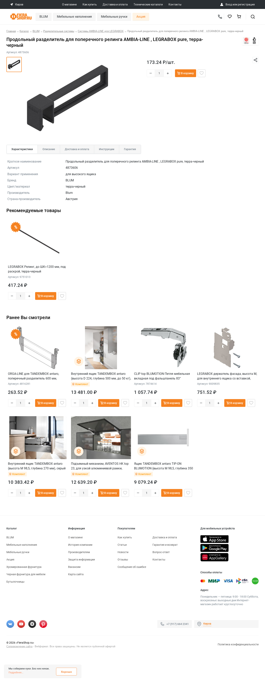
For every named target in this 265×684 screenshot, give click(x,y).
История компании (80, 544)
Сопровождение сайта (19, 646)
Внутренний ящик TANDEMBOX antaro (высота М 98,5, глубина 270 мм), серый (37, 466)
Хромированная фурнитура (24, 566)
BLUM (43, 16)
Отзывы (123, 559)
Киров (207, 623)
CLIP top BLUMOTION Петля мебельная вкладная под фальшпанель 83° (162, 376)
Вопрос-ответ (161, 552)
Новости (123, 552)
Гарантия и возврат (165, 544)
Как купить (90, 4)
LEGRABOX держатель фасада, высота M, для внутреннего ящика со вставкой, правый (227, 376)
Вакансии (74, 566)
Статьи (122, 544)
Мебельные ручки (114, 16)
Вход (229, 4)
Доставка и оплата (115, 4)
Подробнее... (16, 672)
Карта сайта (76, 574)
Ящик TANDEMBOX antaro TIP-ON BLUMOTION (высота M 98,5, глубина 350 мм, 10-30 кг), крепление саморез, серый (163, 466)
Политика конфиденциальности (238, 644)
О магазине (69, 4)
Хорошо (66, 671)
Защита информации (81, 559)
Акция (140, 16)
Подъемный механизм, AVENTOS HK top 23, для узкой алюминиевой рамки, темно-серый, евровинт (100, 466)
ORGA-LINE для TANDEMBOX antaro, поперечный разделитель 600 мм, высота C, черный (33, 376)
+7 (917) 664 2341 (177, 624)
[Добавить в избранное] (201, 73)
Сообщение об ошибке (132, 566)
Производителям (79, 552)
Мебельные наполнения (74, 16)
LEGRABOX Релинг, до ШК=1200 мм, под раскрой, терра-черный (37, 269)
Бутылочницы (15, 581)
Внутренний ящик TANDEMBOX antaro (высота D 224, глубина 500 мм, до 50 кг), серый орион (101, 376)
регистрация (246, 4)
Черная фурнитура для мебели (25, 574)
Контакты (175, 4)
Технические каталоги (148, 4)
